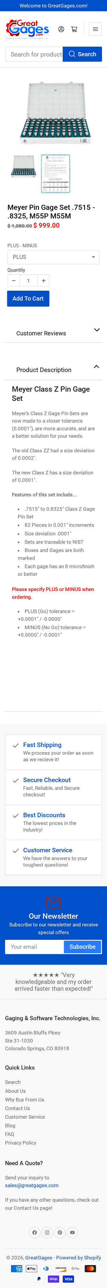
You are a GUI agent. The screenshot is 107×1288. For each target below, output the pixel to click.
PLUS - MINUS (22, 245)
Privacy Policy (20, 1143)
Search (87, 54)
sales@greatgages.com (32, 1185)
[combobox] (53, 54)
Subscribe (83, 946)
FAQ (9, 1134)
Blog (10, 1125)
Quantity (16, 270)
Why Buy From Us (24, 1100)
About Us (15, 1091)
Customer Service (25, 1117)
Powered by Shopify (78, 1258)
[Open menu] (95, 29)
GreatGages (38, 1258)
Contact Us (17, 1108)
